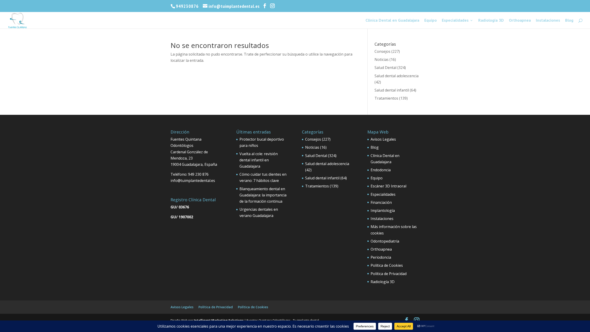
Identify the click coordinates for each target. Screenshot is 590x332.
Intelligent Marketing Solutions (219, 320)
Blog (569, 21)
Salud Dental (385, 67)
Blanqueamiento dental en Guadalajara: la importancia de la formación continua (262, 195)
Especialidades (455, 21)
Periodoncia (381, 257)
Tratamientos (386, 98)
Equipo (430, 21)
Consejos (382, 51)
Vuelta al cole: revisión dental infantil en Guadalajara (258, 160)
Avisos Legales (383, 139)
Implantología (383, 210)
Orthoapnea (520, 21)
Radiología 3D (491, 21)
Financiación (381, 202)
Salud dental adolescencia (397, 75)
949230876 (187, 6)
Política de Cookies (387, 265)
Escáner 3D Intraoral (388, 186)
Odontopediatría (385, 241)
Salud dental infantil (392, 90)
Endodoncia (381, 169)
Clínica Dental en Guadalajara (392, 21)
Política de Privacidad (389, 273)
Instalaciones (548, 21)
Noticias (382, 59)
